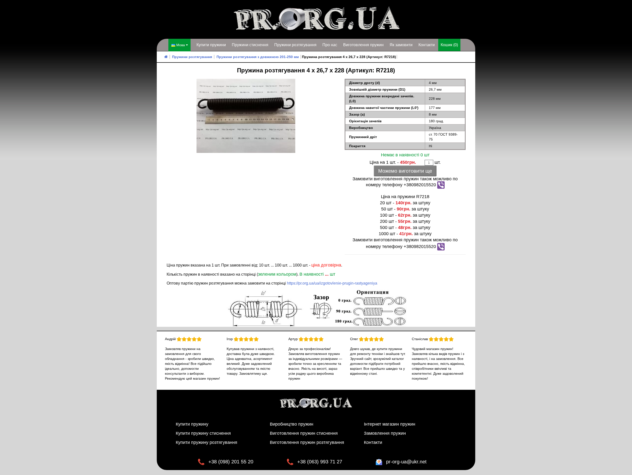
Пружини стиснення (250, 45)
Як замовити (401, 45)
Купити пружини (211, 45)
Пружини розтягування (295, 45)
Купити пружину (192, 424)
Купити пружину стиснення (203, 433)
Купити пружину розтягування (206, 442)
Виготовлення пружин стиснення (304, 433)
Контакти (426, 45)
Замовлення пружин (385, 433)
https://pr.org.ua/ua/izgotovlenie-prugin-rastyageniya (332, 283)
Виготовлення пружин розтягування (307, 442)
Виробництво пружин (291, 424)
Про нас (329, 45)
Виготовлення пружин (363, 45)
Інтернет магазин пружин (389, 424)
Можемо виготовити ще (405, 171)
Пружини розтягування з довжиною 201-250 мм (258, 57)
